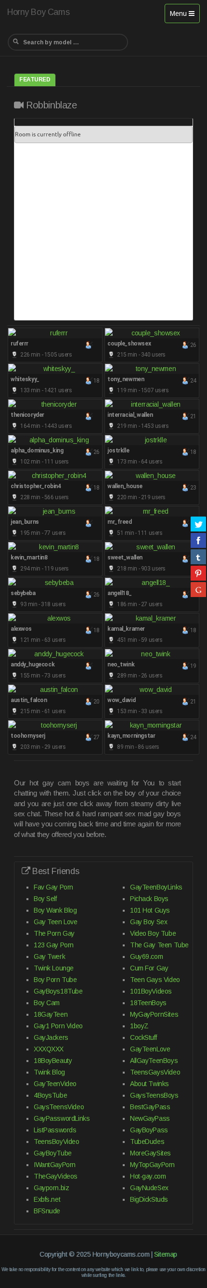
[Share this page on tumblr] (198, 556)
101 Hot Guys (150, 910)
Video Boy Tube (153, 933)
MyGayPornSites (154, 1014)
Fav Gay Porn (53, 887)
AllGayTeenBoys (154, 1060)
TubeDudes (147, 1141)
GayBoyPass (149, 1130)
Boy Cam (47, 1003)
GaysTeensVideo (59, 1107)
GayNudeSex (149, 1188)
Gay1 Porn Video (58, 1026)
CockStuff (143, 1037)
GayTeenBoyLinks (156, 887)
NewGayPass (150, 1118)
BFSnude (47, 1211)
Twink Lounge (54, 968)
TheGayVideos (56, 1176)
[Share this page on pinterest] (198, 573)
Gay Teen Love (56, 922)
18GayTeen (50, 1014)
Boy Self (45, 899)
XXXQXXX (49, 1049)
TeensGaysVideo (155, 1072)
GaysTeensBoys (154, 1095)
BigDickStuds (149, 1199)
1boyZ (139, 1026)
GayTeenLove (150, 1049)
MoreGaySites (150, 1153)
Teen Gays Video (155, 979)
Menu (184, 16)
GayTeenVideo (55, 1084)
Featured (35, 79)
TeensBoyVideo (56, 1141)
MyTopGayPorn (152, 1164)
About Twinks (149, 1084)
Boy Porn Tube (55, 979)
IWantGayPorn (55, 1164)
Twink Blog (49, 1072)
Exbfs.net (47, 1199)
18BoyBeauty (53, 1060)
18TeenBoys (148, 1003)
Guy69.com (146, 956)
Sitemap (165, 1254)
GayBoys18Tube (58, 991)
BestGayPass (150, 1107)
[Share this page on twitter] (198, 523)
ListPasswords (55, 1130)
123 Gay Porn (54, 945)
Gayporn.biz (51, 1188)
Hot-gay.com (148, 1176)
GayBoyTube (53, 1153)
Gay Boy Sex (148, 922)
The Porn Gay (54, 933)
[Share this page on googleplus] (198, 589)
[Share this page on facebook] (198, 540)
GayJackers (51, 1037)
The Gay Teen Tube (159, 945)
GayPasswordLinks (62, 1118)
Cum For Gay (149, 968)
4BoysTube (50, 1095)
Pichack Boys (149, 899)
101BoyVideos (151, 991)
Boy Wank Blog (55, 910)
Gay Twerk (49, 956)
